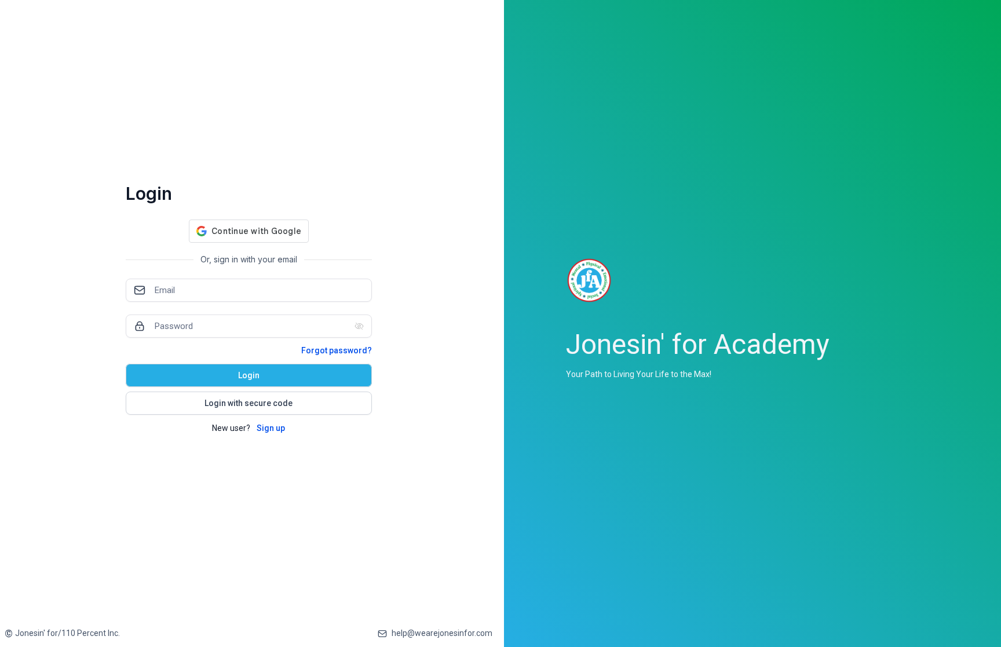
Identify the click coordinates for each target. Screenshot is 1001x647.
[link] (62, 633)
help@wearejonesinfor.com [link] (442, 633)
